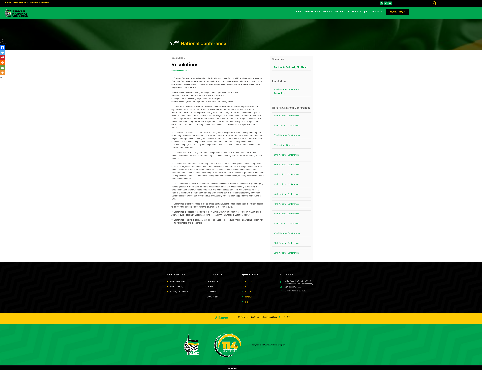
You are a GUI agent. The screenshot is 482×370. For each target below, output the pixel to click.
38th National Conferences (286, 243)
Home (299, 11)
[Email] (2, 67)
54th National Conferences (286, 115)
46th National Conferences (286, 194)
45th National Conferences (286, 204)
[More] (2, 72)
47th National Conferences (286, 184)
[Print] (2, 62)
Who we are (311, 11)
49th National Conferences (286, 164)
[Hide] (1, 78)
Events (355, 11)
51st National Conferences (286, 145)
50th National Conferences (286, 154)
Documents (341, 11)
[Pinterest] (2, 57)
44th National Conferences (286, 213)
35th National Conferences (286, 252)
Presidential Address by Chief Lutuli (291, 67)
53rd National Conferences (286, 125)
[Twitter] (2, 52)
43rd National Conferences (286, 223)
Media (326, 11)
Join (366, 11)
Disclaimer (232, 368)
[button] (434, 3)
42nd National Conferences (287, 233)
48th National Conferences (286, 174)
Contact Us (376, 11)
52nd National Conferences (287, 135)
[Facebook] (2, 47)
